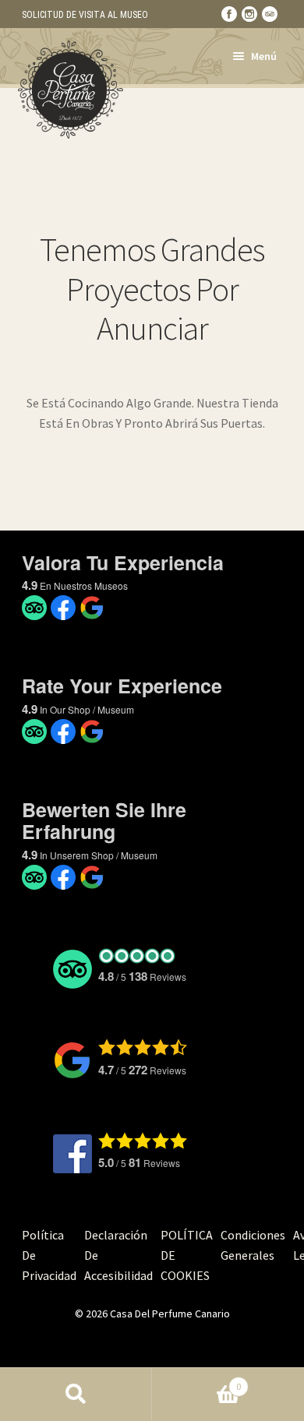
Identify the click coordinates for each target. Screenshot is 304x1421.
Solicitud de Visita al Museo (85, 14)
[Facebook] (229, 14)
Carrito (196, 1381)
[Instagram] (249, 14)
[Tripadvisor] (270, 14)
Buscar (76, 1394)
